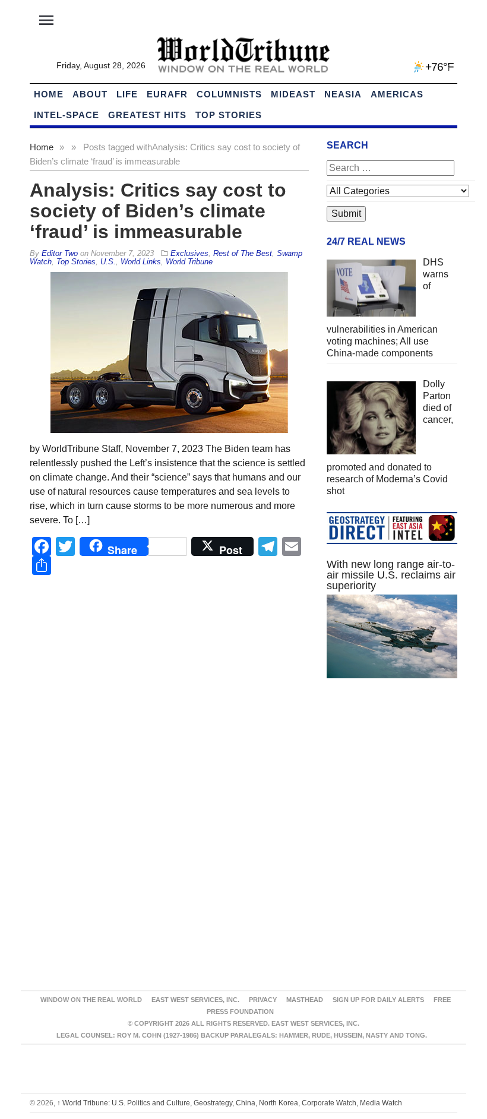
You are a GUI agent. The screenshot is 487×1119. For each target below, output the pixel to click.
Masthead (304, 999)
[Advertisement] (392, 776)
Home (41, 147)
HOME (49, 94)
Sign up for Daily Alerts (378, 999)
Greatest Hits (147, 115)
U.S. (108, 261)
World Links (141, 261)
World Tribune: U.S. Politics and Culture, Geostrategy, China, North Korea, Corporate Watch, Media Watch (229, 1103)
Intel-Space (66, 115)
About (89, 94)
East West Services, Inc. (195, 999)
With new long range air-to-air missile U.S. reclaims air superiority (391, 575)
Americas (397, 94)
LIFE (127, 94)
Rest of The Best (242, 253)
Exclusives (189, 253)
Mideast (293, 94)
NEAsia (343, 94)
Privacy (263, 999)
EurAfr (167, 94)
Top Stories (228, 115)
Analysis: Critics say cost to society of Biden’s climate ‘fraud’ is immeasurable (158, 210)
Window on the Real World (91, 999)
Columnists (229, 94)
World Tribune (189, 261)
